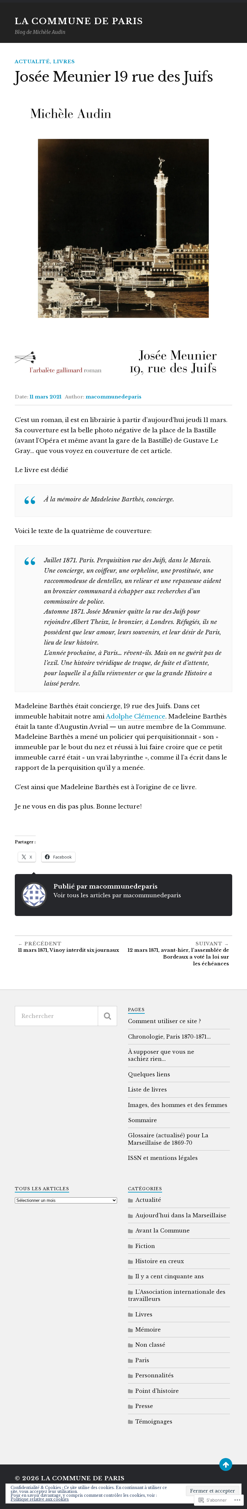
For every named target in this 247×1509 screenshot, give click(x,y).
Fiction (145, 1246)
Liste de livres (147, 1089)
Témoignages (153, 1421)
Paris (142, 1360)
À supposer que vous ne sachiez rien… (161, 1055)
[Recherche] (107, 1016)
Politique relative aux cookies (40, 1499)
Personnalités (154, 1375)
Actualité (32, 62)
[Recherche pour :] (66, 1016)
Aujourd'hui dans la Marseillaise (180, 1215)
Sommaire (142, 1120)
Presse (144, 1406)
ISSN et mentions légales (163, 1158)
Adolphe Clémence (135, 716)
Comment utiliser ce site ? (164, 1021)
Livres (64, 62)
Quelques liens (149, 1074)
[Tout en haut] (225, 1464)
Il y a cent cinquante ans (169, 1276)
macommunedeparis (114, 397)
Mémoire (148, 1329)
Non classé (150, 1345)
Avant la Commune (162, 1230)
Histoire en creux (159, 1261)
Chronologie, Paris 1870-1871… (169, 1036)
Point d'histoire (157, 1391)
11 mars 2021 (45, 397)
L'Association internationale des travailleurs (176, 1295)
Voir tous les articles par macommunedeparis (117, 895)
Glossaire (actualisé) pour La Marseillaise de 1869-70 (168, 1139)
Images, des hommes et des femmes (177, 1105)
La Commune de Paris (79, 21)
